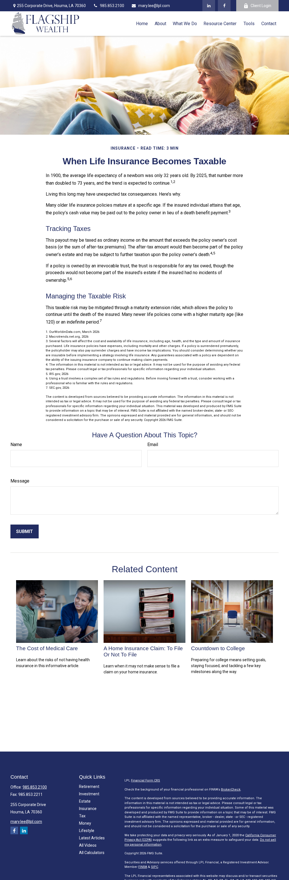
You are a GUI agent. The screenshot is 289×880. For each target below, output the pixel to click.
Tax (82, 816)
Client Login (261, 5)
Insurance (88, 808)
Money (85, 823)
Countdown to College (218, 648)
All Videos (88, 845)
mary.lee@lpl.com (154, 5)
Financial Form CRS (145, 780)
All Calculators (91, 852)
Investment (89, 794)
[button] (142, 23)
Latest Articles (92, 838)
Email (152, 444)
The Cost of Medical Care (47, 648)
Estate (85, 801)
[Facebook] (224, 5)
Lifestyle (86, 830)
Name (16, 444)
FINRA (142, 867)
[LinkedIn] (208, 5)
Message (19, 481)
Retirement (89, 786)
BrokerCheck (230, 789)
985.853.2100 (112, 5)
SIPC (154, 867)
